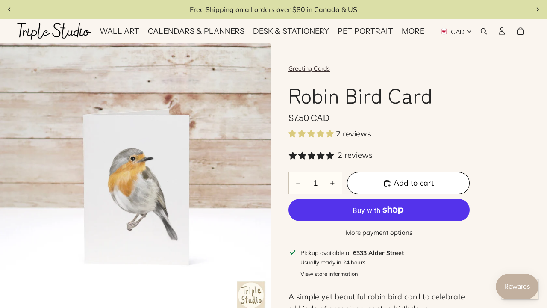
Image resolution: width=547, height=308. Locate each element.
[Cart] (520, 31)
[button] (312, 134)
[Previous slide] (9, 9)
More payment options (379, 232)
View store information (329, 273)
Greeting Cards (309, 68)
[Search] (483, 31)
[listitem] (413, 31)
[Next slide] (537, 9)
